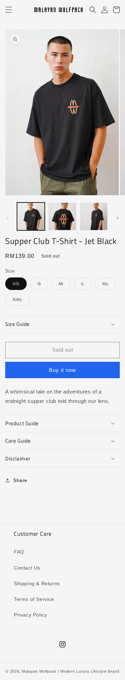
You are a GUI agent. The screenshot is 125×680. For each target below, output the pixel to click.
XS (19, 285)
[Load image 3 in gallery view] (94, 216)
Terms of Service (34, 599)
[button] (8, 9)
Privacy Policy (30, 615)
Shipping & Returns (37, 583)
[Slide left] (7, 218)
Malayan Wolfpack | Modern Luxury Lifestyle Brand (70, 671)
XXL (21, 301)
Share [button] (20, 480)
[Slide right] (117, 218)
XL (109, 285)
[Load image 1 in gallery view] (31, 216)
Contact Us (27, 568)
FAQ (19, 552)
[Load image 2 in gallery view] (62, 216)
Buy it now (62, 370)
